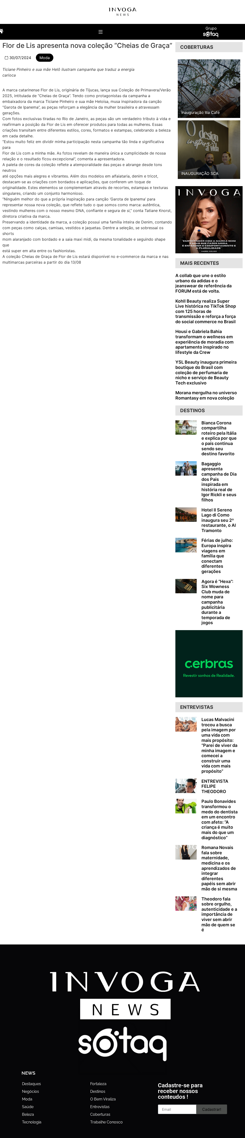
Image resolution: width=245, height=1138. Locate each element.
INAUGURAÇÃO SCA (199, 173)
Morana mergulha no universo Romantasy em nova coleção (206, 395)
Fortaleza (98, 1084)
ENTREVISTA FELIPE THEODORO (214, 786)
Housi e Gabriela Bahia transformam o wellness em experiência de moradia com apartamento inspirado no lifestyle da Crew (204, 342)
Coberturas (100, 1114)
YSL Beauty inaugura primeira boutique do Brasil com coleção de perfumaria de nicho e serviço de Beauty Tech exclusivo (206, 372)
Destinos (97, 1091)
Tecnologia (31, 1122)
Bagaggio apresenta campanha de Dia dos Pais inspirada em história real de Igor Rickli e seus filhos (219, 481)
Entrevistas (100, 1107)
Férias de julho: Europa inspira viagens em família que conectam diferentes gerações (217, 556)
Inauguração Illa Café (200, 112)
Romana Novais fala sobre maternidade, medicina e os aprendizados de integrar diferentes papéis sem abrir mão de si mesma (219, 868)
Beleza (28, 1114)
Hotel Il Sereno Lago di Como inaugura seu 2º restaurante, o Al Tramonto (218, 520)
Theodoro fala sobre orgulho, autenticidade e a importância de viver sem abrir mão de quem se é (219, 914)
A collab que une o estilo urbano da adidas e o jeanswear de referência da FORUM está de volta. (203, 283)
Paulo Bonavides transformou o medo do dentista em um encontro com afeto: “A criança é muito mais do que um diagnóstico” (219, 819)
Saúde (27, 1107)
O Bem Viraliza (103, 1099)
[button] (100, 32)
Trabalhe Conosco (106, 1122)
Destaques (31, 1084)
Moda (44, 57)
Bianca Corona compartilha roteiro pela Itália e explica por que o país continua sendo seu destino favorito (219, 438)
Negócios (30, 1091)
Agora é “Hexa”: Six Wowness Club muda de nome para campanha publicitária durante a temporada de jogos (217, 602)
